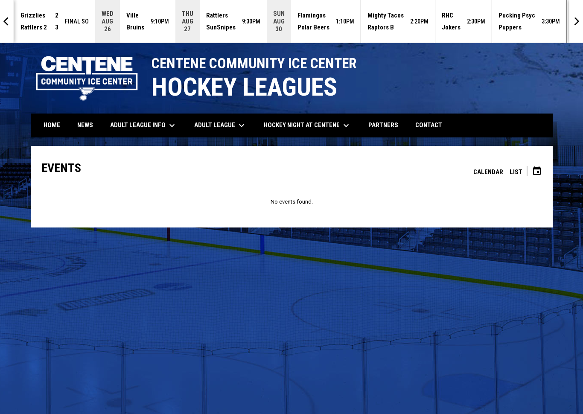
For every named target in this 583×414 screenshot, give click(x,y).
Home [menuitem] (52, 125)
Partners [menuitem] (383, 125)
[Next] (576, 21)
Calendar (488, 172)
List (516, 172)
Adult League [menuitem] (220, 125)
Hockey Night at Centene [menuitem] (307, 125)
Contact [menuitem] (428, 125)
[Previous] (7, 21)
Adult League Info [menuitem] (143, 125)
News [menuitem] (85, 125)
